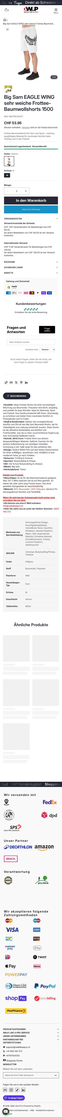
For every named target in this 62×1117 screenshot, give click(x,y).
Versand (26, 127)
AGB (32, 1110)
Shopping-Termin (14, 1060)
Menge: (8, 185)
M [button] (7, 175)
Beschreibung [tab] (18, 396)
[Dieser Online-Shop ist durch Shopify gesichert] (12, 289)
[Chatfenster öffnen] (5, 1111)
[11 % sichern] (55, 1075)
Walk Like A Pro (16, 1106)
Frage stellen (47, 329)
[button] (6, 10)
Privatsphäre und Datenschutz (15, 1110)
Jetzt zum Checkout (31, 209)
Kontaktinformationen (45, 1110)
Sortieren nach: (31, 349)
